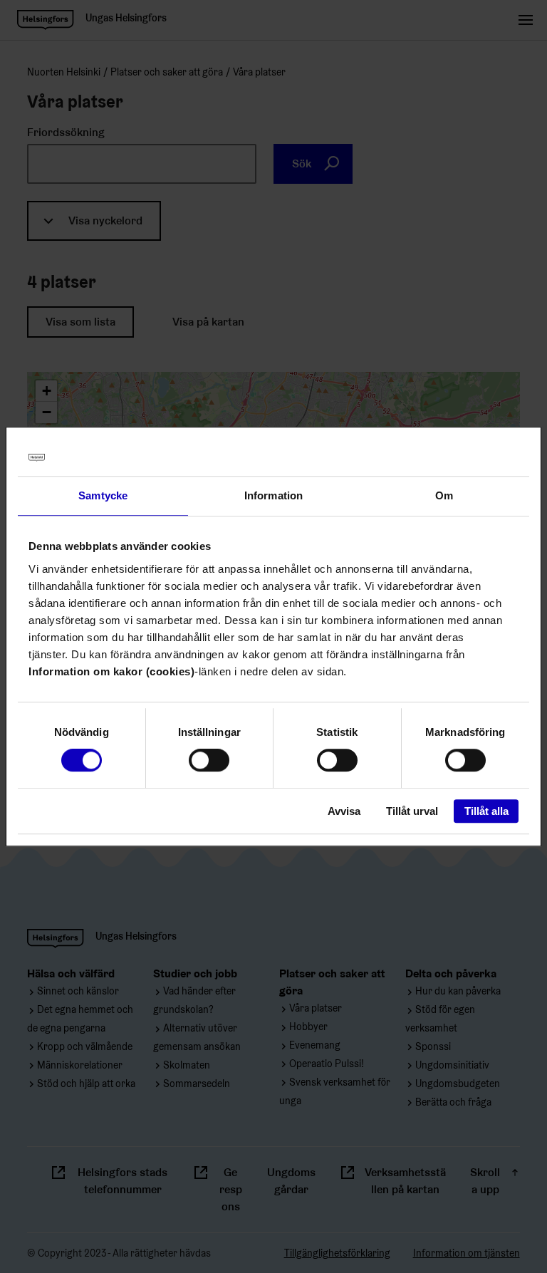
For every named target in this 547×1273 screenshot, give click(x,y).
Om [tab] (444, 495)
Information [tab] (273, 495)
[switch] (209, 760)
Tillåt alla (486, 811)
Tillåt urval (412, 811)
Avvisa (344, 811)
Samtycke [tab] (102, 495)
